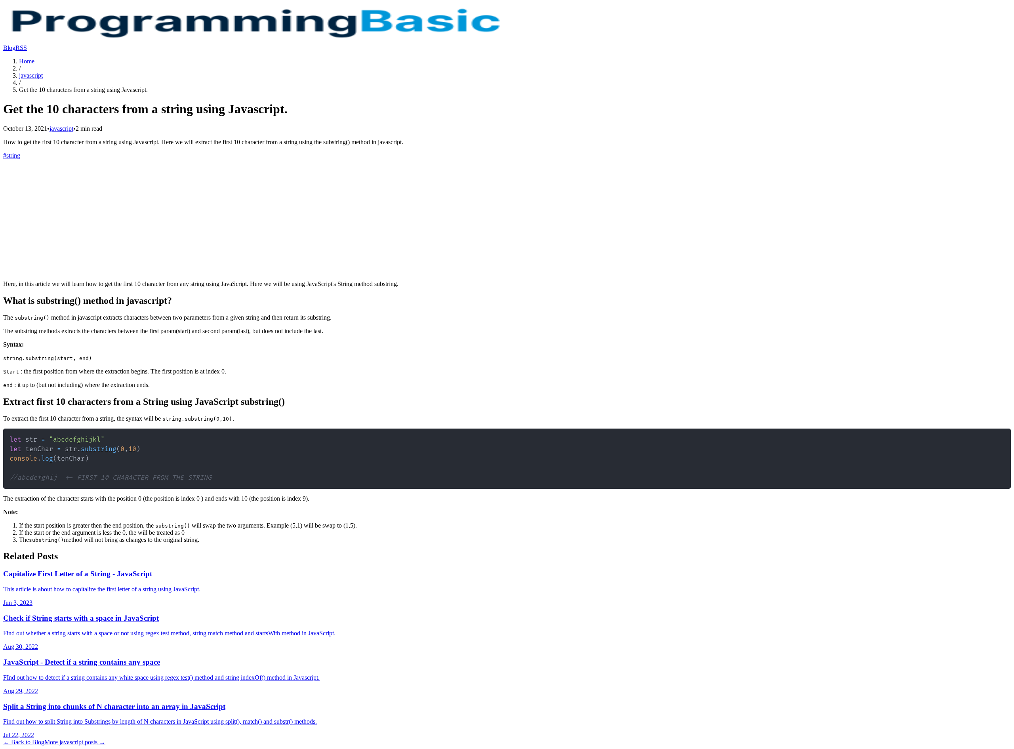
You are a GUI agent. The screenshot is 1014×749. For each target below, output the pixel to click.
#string (11, 155)
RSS (21, 47)
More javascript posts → (74, 742)
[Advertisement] (507, 218)
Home (26, 61)
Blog (9, 47)
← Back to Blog (23, 742)
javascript (31, 75)
